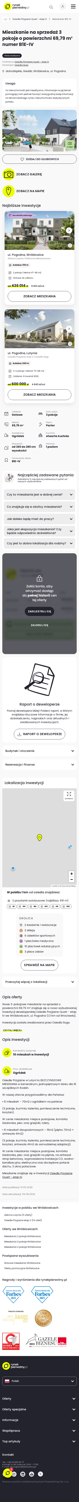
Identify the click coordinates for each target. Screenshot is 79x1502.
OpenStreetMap (69, 886)
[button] (69, 230)
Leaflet (55, 886)
